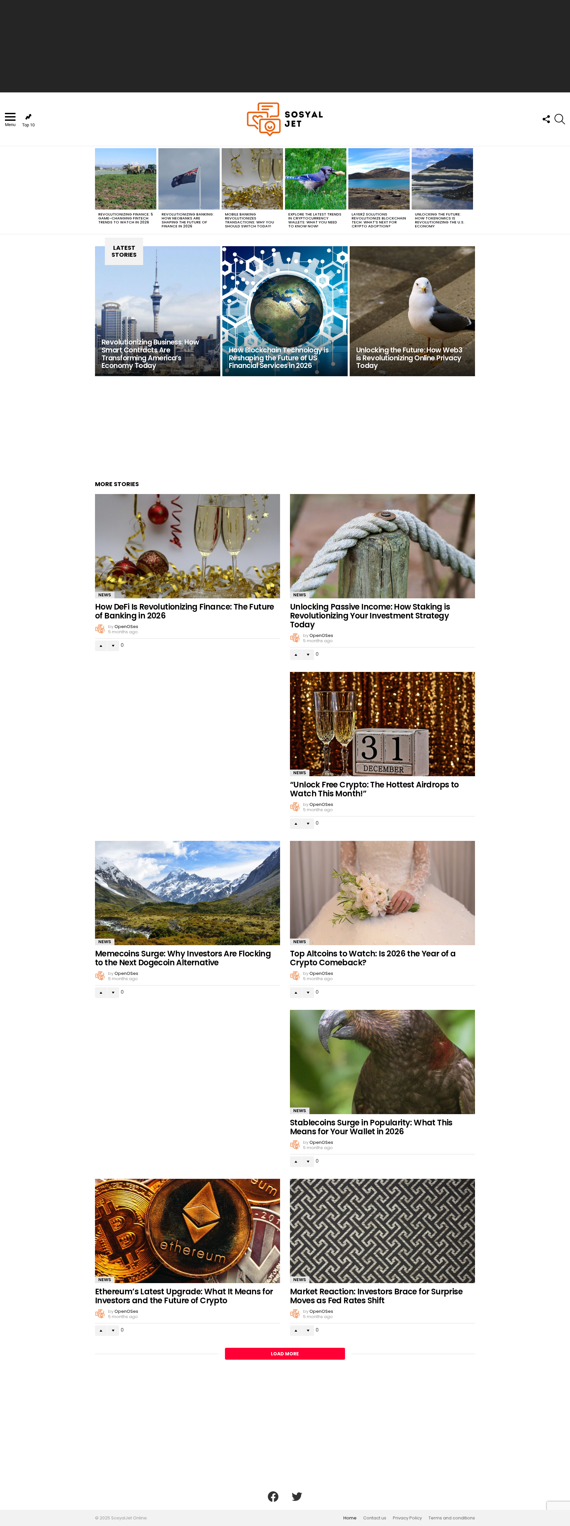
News (104, 595)
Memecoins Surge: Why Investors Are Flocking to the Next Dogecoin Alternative (183, 958)
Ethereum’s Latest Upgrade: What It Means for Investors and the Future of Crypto (184, 1296)
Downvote (113, 646)
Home (350, 1518)
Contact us (374, 1518)
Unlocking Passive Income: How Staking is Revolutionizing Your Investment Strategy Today (370, 615)
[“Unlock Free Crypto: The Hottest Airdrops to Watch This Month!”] (382, 724)
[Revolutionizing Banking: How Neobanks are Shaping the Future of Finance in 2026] (189, 179)
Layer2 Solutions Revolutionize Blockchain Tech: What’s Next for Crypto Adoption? (379, 220)
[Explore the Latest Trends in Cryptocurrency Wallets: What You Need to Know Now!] (315, 179)
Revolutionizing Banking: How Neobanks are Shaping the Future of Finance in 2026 (188, 220)
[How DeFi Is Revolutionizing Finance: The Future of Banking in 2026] (187, 546)
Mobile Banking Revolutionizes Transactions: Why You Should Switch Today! (249, 220)
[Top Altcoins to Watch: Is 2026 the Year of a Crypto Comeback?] (382, 893)
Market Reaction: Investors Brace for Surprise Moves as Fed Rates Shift (376, 1296)
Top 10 (28, 124)
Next (471, 190)
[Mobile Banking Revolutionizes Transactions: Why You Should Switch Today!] (252, 179)
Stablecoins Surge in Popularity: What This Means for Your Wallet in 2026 (371, 1127)
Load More (285, 1353)
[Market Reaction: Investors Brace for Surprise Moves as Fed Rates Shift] (382, 1231)
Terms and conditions (451, 1518)
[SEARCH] (559, 119)
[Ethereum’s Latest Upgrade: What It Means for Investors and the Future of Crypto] (187, 1231)
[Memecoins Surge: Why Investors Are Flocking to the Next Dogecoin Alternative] (187, 893)
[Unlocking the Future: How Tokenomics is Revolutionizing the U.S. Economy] (442, 179)
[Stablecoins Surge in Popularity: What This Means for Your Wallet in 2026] (382, 1062)
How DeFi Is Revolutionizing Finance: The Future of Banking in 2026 (184, 611)
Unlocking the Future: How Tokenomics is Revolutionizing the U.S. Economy (439, 220)
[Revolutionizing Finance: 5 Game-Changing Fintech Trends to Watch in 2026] (125, 179)
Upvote (101, 646)
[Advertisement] (285, 46)
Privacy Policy (407, 1518)
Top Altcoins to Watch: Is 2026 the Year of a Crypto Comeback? (373, 958)
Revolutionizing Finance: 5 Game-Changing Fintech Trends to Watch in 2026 (125, 218)
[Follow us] (546, 119)
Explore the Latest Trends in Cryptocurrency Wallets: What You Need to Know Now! (314, 220)
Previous (98, 190)
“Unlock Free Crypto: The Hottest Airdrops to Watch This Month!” (374, 789)
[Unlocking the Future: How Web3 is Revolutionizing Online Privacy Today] (412, 311)
